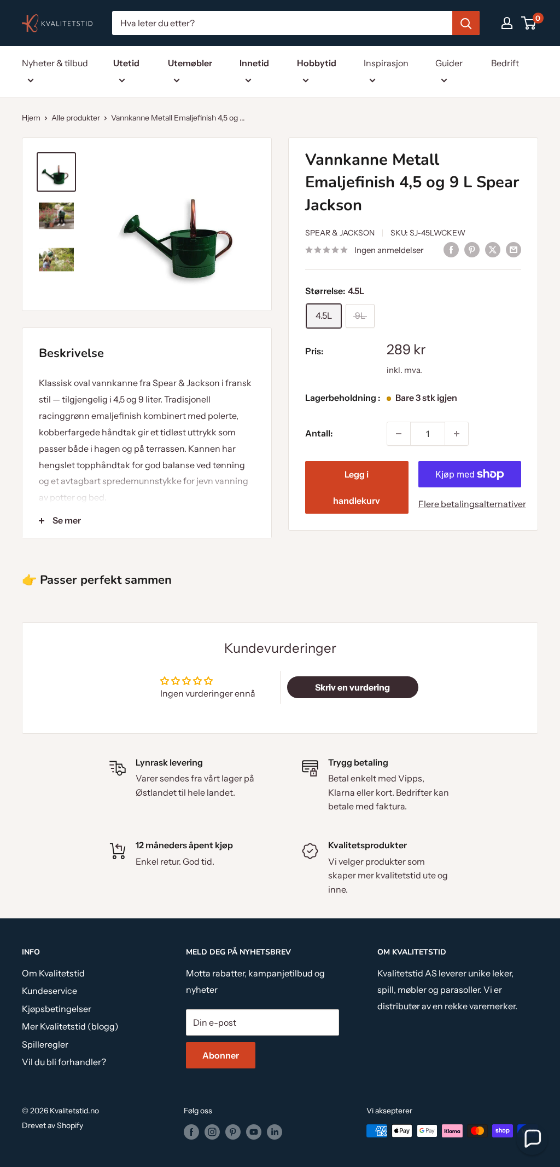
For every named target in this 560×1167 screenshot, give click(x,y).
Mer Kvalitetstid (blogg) (70, 1026)
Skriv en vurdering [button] (352, 687)
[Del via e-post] (513, 249)
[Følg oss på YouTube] (253, 1132)
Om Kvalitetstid (53, 973)
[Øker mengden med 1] (456, 433)
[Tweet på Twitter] (492, 249)
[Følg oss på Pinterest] (233, 1132)
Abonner (220, 1055)
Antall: (318, 433)
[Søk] (466, 23)
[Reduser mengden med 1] (398, 433)
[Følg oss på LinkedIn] (274, 1132)
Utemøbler (190, 63)
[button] (532, 1139)
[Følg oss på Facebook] (191, 1132)
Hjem (31, 118)
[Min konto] (506, 23)
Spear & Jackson (340, 233)
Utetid (126, 63)
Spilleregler (45, 1044)
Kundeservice (49, 990)
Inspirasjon (386, 63)
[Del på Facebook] (451, 249)
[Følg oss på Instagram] (212, 1132)
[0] (529, 23)
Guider (449, 63)
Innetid (254, 63)
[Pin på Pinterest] (472, 249)
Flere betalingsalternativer (470, 503)
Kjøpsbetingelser (56, 1008)
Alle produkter (75, 118)
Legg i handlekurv (356, 487)
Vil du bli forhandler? (64, 1061)
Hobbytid (316, 63)
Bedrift (505, 63)
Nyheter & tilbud (55, 63)
